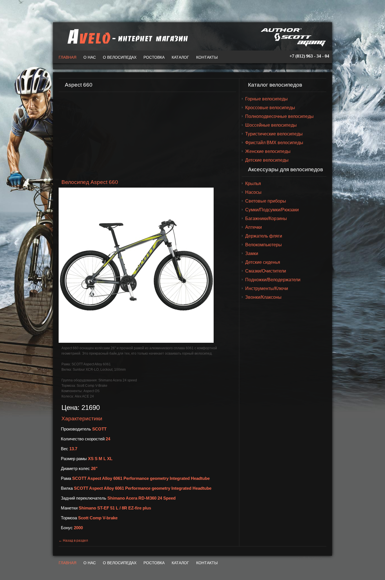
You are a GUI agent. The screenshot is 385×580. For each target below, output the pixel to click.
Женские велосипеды (268, 151)
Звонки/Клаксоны (263, 297)
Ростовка (154, 57)
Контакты (207, 57)
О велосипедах (119, 57)
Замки (251, 253)
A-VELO (126, 36)
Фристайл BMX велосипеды (274, 142)
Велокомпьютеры (263, 244)
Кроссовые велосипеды (270, 107)
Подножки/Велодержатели (272, 279)
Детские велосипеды (267, 160)
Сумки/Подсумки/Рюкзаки (272, 209)
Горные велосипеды (266, 98)
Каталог (180, 57)
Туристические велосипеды (274, 133)
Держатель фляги (263, 236)
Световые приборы (265, 201)
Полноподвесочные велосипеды (279, 116)
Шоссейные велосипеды (271, 125)
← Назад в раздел (73, 540)
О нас (89, 57)
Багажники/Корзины (266, 218)
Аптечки (253, 227)
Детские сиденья (262, 262)
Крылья (253, 183)
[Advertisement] (147, 135)
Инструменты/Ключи (266, 288)
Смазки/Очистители (265, 271)
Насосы (253, 192)
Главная (67, 57)
